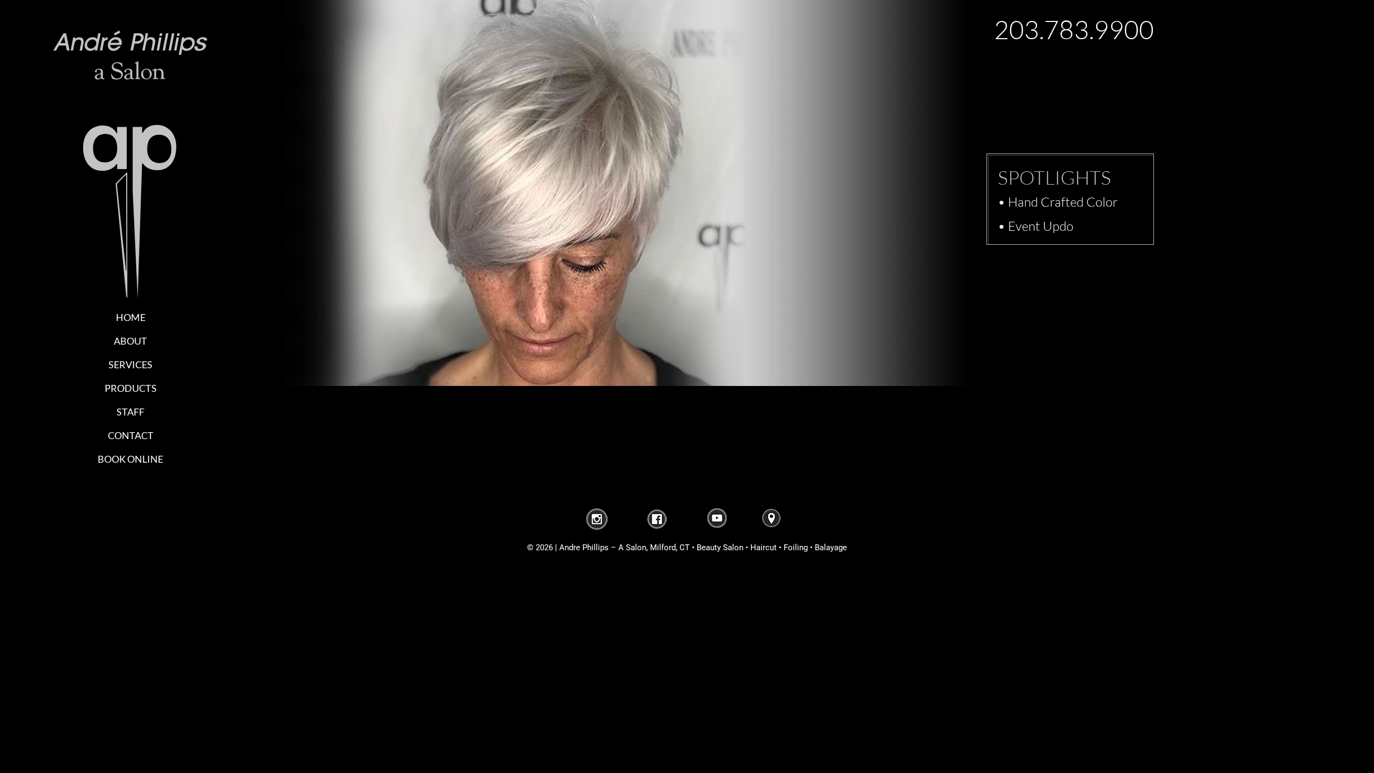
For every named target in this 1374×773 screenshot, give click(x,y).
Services (130, 364)
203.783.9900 (1074, 29)
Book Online (130, 459)
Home (130, 317)
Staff (130, 412)
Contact (131, 435)
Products (131, 388)
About (130, 341)
